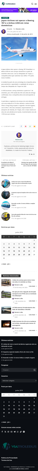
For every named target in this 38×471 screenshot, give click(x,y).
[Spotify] (24, 431)
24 (9, 255)
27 (24, 255)
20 (24, 251)
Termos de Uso (6, 460)
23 (4, 255)
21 (29, 251)
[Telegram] (14, 431)
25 (14, 255)
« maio (3, 264)
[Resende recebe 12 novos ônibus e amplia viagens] (5, 205)
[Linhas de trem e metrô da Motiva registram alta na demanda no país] (5, 183)
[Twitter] (5, 431)
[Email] (34, 126)
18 (14, 251)
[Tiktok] (21, 431)
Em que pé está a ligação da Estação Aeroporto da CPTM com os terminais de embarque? (24, 293)
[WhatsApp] (30, 126)
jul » (8, 264)
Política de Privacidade (9, 458)
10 (9, 247)
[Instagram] (30, 154)
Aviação (5, 18)
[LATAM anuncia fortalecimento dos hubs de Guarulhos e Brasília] (6, 310)
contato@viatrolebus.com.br (20, 469)
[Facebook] (21, 126)
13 (24, 247)
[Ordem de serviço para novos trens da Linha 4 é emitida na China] (6, 282)
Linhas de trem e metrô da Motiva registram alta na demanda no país (21, 182)
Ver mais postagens (19, 141)
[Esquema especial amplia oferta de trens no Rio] (5, 194)
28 (29, 255)
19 (19, 251)
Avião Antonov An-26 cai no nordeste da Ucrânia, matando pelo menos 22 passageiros (24, 323)
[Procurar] (32, 4)
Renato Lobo (20, 29)
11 (14, 247)
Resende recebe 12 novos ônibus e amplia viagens (19, 357)
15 (34, 247)
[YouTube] (34, 154)
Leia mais (32, 286)
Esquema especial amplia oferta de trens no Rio (18, 352)
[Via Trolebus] (19, 446)
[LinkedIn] (32, 154)
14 (29, 247)
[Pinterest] (25, 126)
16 (4, 251)
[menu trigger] (35, 4)
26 (19, 255)
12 (19, 247)
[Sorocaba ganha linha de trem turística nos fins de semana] (5, 216)
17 (9, 251)
